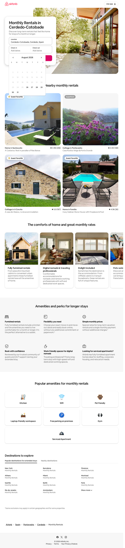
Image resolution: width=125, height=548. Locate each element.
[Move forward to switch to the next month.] (41, 57)
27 (32, 87)
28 (37, 87)
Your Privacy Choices (69, 544)
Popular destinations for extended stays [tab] (21, 461)
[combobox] (30, 42)
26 (27, 87)
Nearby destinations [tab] (49, 461)
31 (18, 92)
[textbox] (20, 50)
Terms (56, 544)
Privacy (49, 544)
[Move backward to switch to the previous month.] (13, 57)
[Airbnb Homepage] (11, 4)
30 (13, 92)
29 (41, 87)
